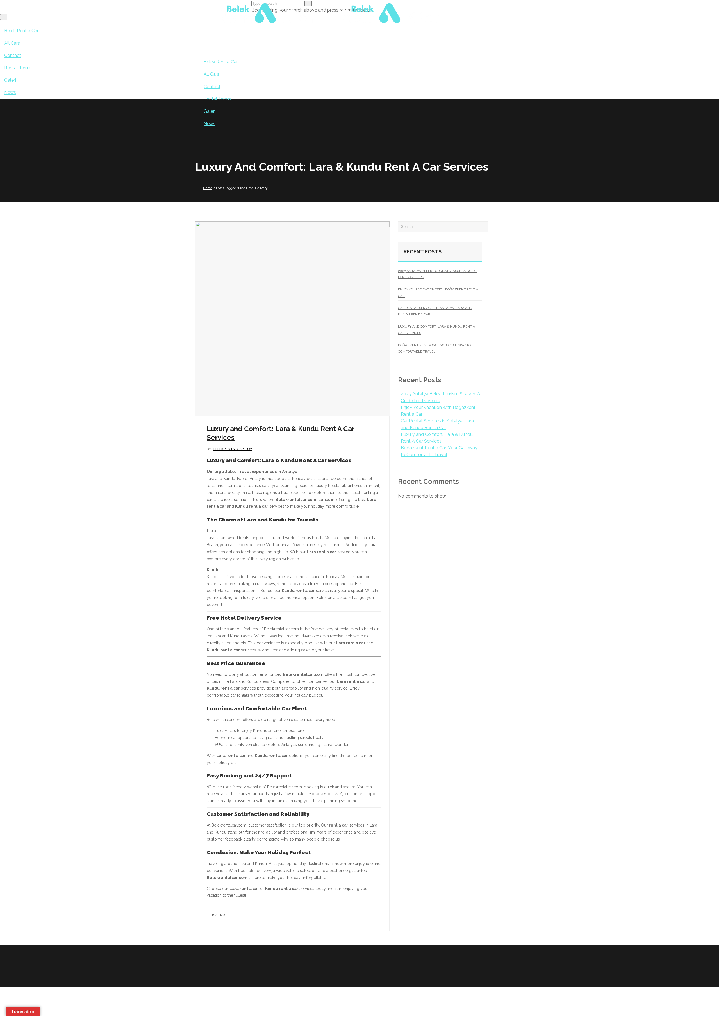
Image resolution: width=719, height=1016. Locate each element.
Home (207, 188)
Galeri (209, 111)
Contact (212, 86)
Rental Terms (217, 99)
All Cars (211, 74)
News (209, 123)
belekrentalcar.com (232, 449)
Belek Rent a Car (221, 62)
